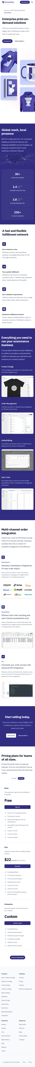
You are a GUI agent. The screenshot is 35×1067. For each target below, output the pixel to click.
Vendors (21, 985)
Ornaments (4, 1015)
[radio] (14, 778)
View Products (20, 41)
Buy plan (17, 866)
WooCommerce (5, 1036)
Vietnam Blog (23, 1036)
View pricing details (17, 957)
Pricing (21, 981)
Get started (7, 41)
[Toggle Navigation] (32, 2)
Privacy (30, 1062)
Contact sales (17, 923)
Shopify (3, 1028)
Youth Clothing (5, 985)
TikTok (3, 1051)
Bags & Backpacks (6, 1012)
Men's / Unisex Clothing (8, 977)
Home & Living (5, 1000)
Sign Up (17, 807)
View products (23, 735)
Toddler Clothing (6, 989)
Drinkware (4, 996)
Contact (21, 977)
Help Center (22, 1024)
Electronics (4, 1008)
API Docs (21, 1028)
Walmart (4, 1047)
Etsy (2, 1032)
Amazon (3, 1024)
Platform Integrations (25, 989)
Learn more (8, 12)
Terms (24, 1062)
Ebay (2, 1043)
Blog (20, 1032)
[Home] (7, 2)
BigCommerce (5, 1039)
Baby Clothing (5, 993)
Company (21, 1039)
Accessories (5, 1004)
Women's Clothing (6, 981)
